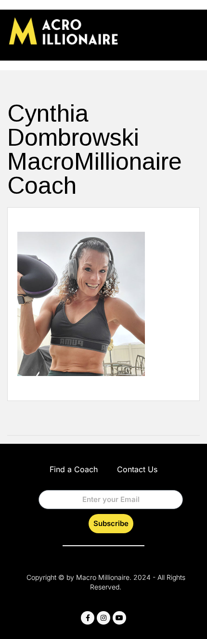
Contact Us (137, 469)
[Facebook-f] (87, 618)
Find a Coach (74, 469)
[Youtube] (119, 618)
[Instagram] (103, 618)
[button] (192, 30)
